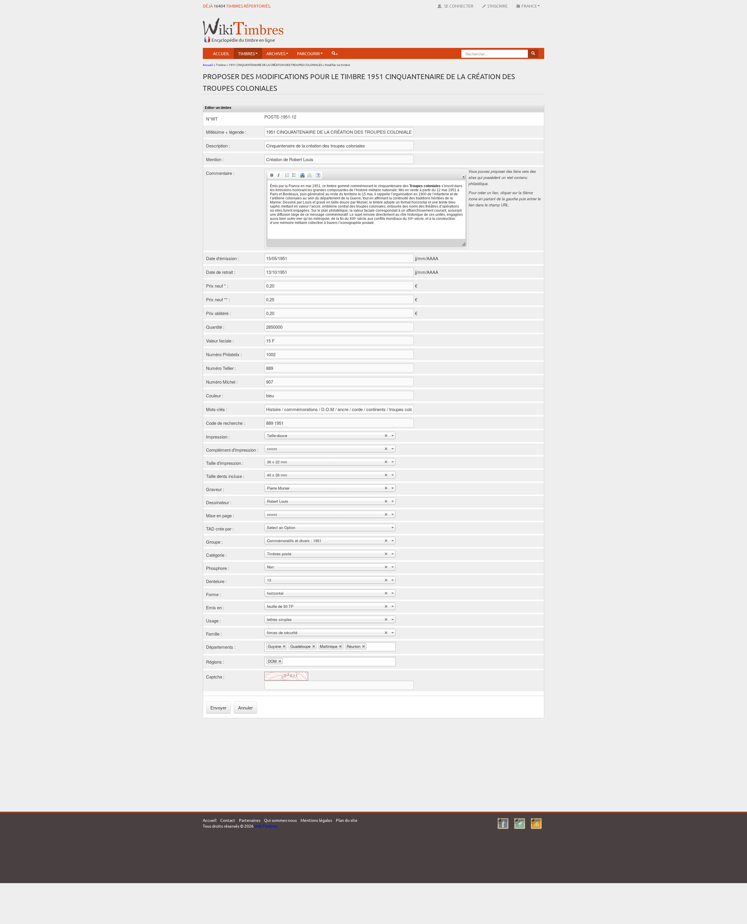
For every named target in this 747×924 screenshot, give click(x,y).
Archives (275, 53)
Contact (227, 820)
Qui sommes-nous (280, 820)
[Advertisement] (438, 31)
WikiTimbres (265, 826)
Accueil (221, 53)
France (529, 5)
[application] (366, 208)
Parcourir (308, 53)
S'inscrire (497, 5)
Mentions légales (316, 820)
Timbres (246, 53)
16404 (219, 5)
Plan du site (346, 820)
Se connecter (458, 5)
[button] (271, 175)
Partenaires (249, 820)
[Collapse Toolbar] (463, 177)
